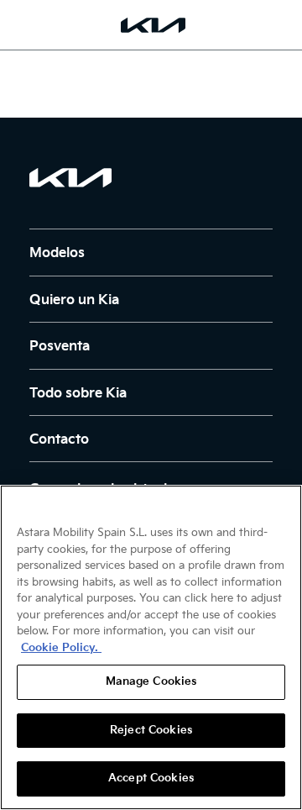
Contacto (59, 440)
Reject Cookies (151, 730)
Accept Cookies (151, 778)
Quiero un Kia (74, 300)
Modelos (57, 253)
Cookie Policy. (61, 648)
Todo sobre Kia (78, 394)
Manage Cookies (151, 681)
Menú (21, 24)
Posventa (59, 347)
